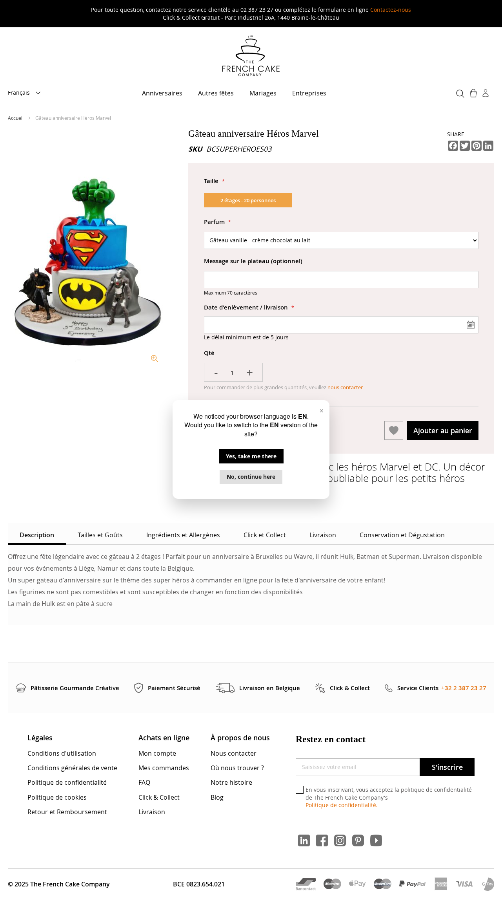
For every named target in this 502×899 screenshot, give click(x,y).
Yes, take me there (251, 456)
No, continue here (251, 476)
